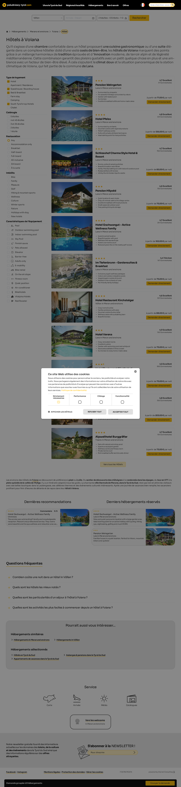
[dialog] (90, 393)
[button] (60, 411)
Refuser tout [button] (95, 412)
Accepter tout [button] (120, 412)
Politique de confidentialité (74, 390)
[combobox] (135, 371)
